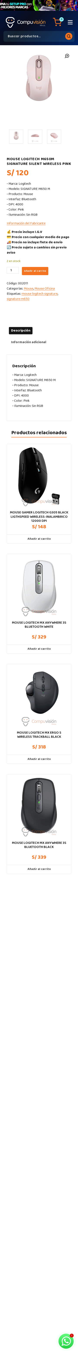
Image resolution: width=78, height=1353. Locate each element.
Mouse (28, 288)
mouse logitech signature (40, 293)
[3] (54, 137)
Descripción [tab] (20, 330)
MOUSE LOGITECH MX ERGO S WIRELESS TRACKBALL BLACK (39, 735)
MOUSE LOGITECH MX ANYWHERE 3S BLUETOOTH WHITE (39, 625)
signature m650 (18, 299)
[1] (16, 137)
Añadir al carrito (35, 271)
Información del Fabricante (26, 223)
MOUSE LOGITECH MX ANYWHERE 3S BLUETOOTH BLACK (39, 845)
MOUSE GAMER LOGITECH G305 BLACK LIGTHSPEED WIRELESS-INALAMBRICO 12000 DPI (39, 516)
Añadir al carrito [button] (39, 538)
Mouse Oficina (44, 288)
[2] (35, 137)
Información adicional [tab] (28, 342)
